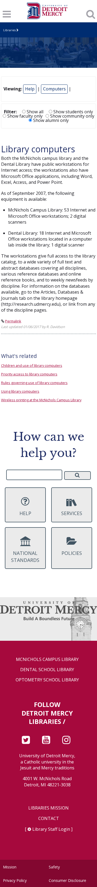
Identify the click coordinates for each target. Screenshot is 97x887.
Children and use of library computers (31, 365)
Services (71, 513)
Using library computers (20, 391)
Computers (54, 89)
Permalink (13, 321)
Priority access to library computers (29, 374)
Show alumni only (50, 120)
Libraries (9, 30)
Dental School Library (47, 669)
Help (29, 89)
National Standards (25, 556)
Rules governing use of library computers (34, 382)
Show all (34, 112)
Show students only (72, 112)
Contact (48, 818)
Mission (9, 867)
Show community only (71, 116)
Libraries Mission (48, 808)
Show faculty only (24, 116)
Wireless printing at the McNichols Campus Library (41, 399)
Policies (71, 553)
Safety (54, 867)
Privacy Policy (15, 880)
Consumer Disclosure (67, 880)
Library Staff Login (51, 829)
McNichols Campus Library (47, 659)
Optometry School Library (47, 679)
